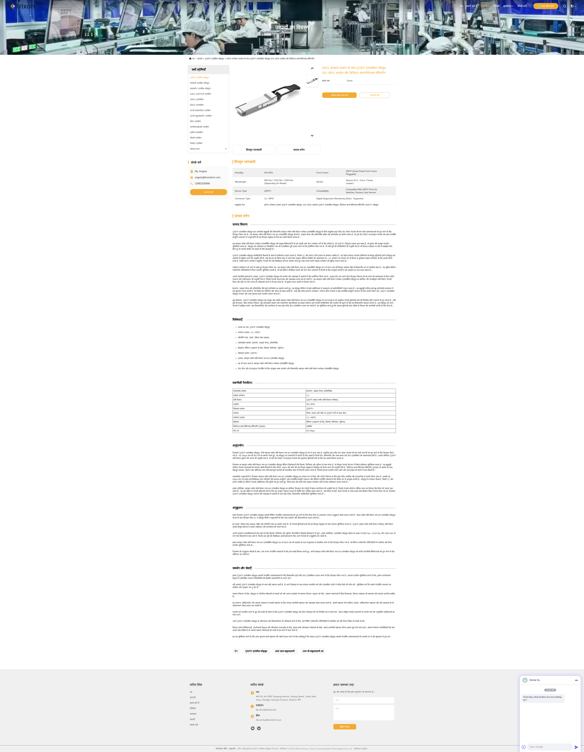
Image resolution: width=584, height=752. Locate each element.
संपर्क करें (522, 6)
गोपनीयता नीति (221, 748)
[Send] (576, 747)
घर (461, 6)
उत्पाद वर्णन (298, 149)
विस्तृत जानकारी (254, 149)
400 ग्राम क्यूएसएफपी (285, 651)
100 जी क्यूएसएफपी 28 (312, 651)
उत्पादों (484, 6)
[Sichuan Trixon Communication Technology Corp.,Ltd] (24, 6)
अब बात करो (548, 6)
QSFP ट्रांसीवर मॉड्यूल (214, 58)
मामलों (192, 719)
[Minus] (576, 680)
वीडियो (496, 6)
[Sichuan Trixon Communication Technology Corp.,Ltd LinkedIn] (259, 729)
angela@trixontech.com (207, 177)
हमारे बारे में (471, 6)
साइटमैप (232, 748)
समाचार (193, 714)
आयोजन (507, 6)
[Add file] (524, 747)
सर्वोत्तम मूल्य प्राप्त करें (339, 95)
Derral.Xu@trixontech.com (268, 720)
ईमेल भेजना (345, 727)
